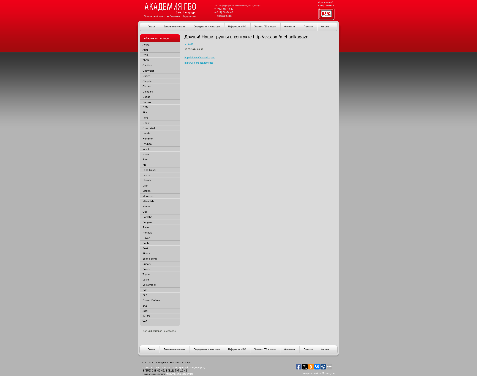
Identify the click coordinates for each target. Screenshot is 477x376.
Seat (145, 248)
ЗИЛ (145, 310)
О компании (289, 349)
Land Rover (149, 169)
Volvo (146, 279)
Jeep (145, 159)
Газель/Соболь (152, 300)
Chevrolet (148, 70)
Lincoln (147, 180)
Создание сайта (311, 373)
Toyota (146, 274)
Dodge (146, 96)
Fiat (145, 112)
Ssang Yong (150, 258)
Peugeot (147, 222)
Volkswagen (150, 284)
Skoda (146, 253)
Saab (146, 243)
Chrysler (147, 81)
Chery (146, 75)
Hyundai (147, 143)
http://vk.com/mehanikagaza (199, 57)
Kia (144, 164)
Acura (146, 44)
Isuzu (146, 154)
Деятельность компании (174, 349)
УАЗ (145, 321)
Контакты (325, 349)
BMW (146, 60)
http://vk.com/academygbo (198, 62)
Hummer (148, 138)
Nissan (147, 206)
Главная (151, 349)
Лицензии (308, 349)
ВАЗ (145, 290)
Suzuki (146, 269)
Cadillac (147, 65)
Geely (146, 122)
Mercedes (148, 196)
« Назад (188, 44)
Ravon (146, 227)
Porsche (147, 216)
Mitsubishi (148, 201)
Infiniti (146, 149)
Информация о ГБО (237, 349)
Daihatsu (148, 91)
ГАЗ (145, 295)
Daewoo (147, 102)
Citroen (147, 86)
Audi (145, 49)
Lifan (145, 185)
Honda (146, 133)
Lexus (146, 175)
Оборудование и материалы (207, 349)
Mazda (147, 190)
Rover (146, 237)
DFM (145, 107)
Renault (147, 232)
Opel (145, 211)
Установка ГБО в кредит (265, 349)
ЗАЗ (145, 305)
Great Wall (149, 128)
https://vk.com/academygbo (179, 374)
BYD (145, 55)
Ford (145, 117)
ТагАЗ (146, 316)
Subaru (147, 263)
